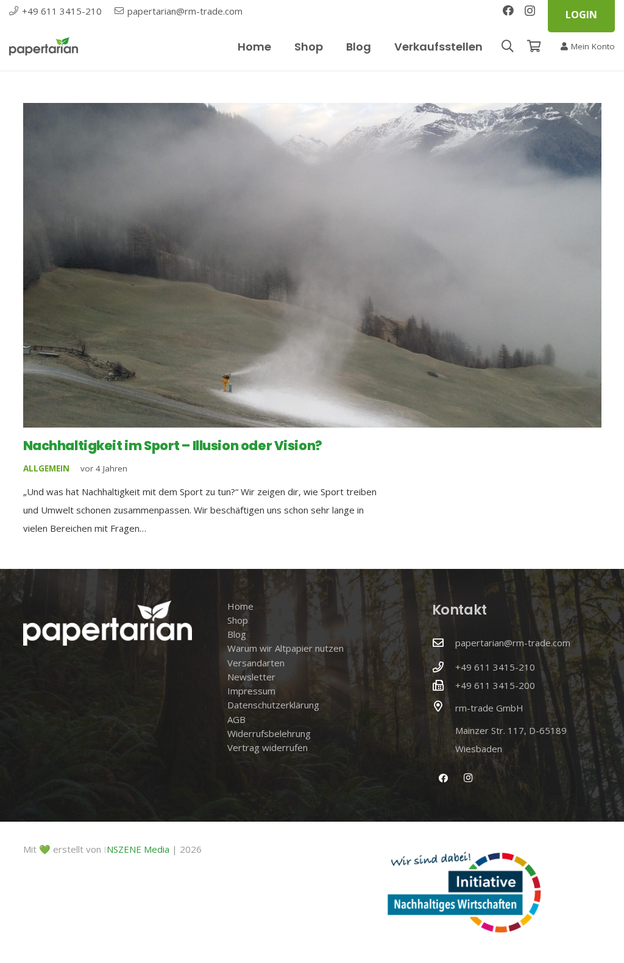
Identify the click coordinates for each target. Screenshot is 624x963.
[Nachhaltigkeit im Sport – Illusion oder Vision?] (312, 265)
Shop (237, 620)
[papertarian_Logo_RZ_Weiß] (108, 623)
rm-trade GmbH (489, 708)
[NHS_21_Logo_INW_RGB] (463, 892)
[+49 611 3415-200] (443, 685)
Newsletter (251, 677)
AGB (236, 719)
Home (240, 606)
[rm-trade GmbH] (443, 705)
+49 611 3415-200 (495, 685)
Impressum (251, 691)
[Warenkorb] (534, 46)
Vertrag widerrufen (267, 747)
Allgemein (46, 468)
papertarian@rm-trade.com (512, 643)
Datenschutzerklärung (273, 705)
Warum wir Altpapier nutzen (285, 648)
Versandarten (256, 663)
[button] (507, 46)
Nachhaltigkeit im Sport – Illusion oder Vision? (172, 445)
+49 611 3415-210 (495, 667)
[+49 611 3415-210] (443, 666)
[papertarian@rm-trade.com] (443, 642)
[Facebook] (508, 10)
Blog (236, 634)
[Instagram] (530, 11)
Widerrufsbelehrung (269, 733)
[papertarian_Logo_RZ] (43, 46)
